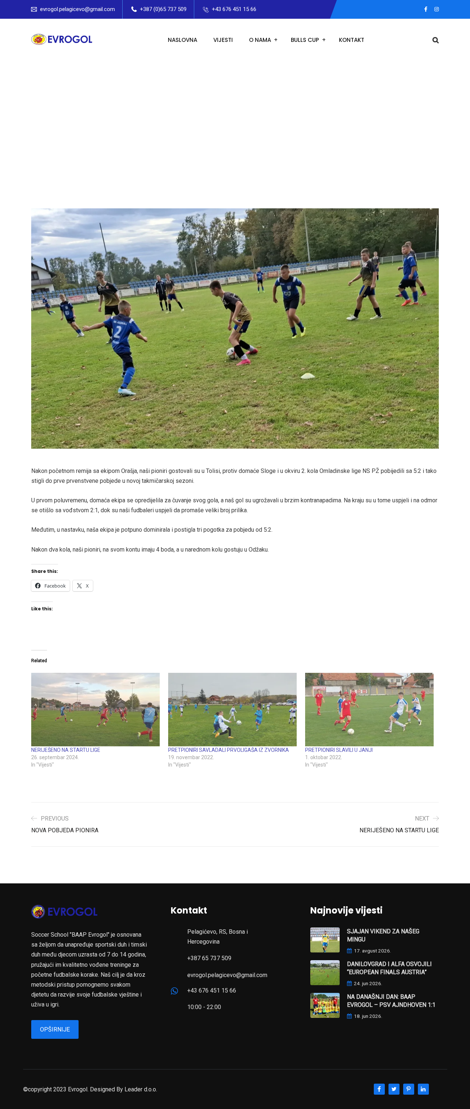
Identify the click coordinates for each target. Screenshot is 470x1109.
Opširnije (55, 1029)
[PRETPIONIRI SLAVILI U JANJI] (370, 709)
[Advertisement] (235, 116)
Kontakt (351, 40)
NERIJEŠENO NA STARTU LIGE (65, 750)
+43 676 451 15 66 (234, 9)
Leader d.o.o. (140, 1089)
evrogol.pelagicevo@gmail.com (77, 9)
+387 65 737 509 (209, 958)
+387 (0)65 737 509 (163, 9)
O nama (260, 40)
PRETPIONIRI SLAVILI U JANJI (339, 750)
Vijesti (223, 40)
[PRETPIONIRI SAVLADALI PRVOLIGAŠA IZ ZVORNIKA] (233, 709)
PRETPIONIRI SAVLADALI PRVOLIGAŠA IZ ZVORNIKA (228, 750)
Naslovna (182, 40)
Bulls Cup (305, 40)
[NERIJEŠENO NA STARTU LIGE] (96, 709)
